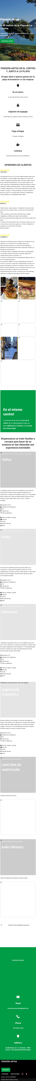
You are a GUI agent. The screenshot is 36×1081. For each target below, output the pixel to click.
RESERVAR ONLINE (7, 41)
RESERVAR (6, 1070)
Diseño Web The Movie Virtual (9, 1079)
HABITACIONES (15, 1074)
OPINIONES (5, 1074)
